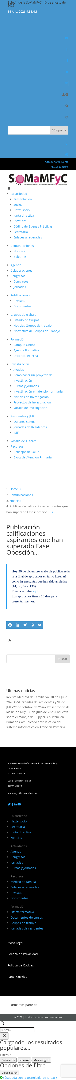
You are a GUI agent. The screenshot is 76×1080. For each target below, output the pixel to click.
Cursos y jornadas (26, 386)
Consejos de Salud (26, 452)
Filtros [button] (11, 1055)
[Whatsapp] (32, 625)
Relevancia (8, 1060)
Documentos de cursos (27, 917)
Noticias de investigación (31, 397)
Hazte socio (22, 210)
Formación (18, 339)
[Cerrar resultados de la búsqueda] (4, 1035)
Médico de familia (23, 882)
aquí (35, 591)
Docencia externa (26, 356)
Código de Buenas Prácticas (33, 226)
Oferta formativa (22, 912)
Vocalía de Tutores (24, 441)
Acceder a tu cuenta (56, 162)
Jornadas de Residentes (30, 427)
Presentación (23, 199)
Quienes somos (24, 422)
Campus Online (24, 345)
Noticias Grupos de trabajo (33, 325)
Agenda (16, 265)
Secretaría (21, 232)
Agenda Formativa (26, 350)
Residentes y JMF (22, 416)
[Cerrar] (66, 94)
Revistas (19, 301)
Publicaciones (20, 295)
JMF (16, 433)
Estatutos (20, 221)
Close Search (10, 1073)
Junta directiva (24, 215)
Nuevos (24, 1060)
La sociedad (19, 194)
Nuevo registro (59, 167)
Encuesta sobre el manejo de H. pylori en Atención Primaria (37, 717)
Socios (18, 205)
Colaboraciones (21, 270)
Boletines (20, 257)
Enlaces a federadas (28, 237)
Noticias (19, 251)
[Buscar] (66, 106)
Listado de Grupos (26, 320)
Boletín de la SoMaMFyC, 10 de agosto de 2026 (37, 3)
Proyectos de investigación (32, 402)
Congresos (18, 276)
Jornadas (20, 287)
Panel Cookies (17, 977)
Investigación (20, 364)
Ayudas (19, 370)
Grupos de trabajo (23, 315)
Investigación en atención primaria (38, 391)
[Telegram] (24, 625)
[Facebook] (10, 625)
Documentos (22, 306)
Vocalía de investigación (30, 408)
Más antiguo (41, 1060)
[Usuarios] (63, 94)
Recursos (17, 446)
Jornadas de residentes (27, 928)
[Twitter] (39, 625)
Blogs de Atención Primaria (33, 457)
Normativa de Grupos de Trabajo (37, 331)
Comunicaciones (22, 246)
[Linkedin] (17, 625)
